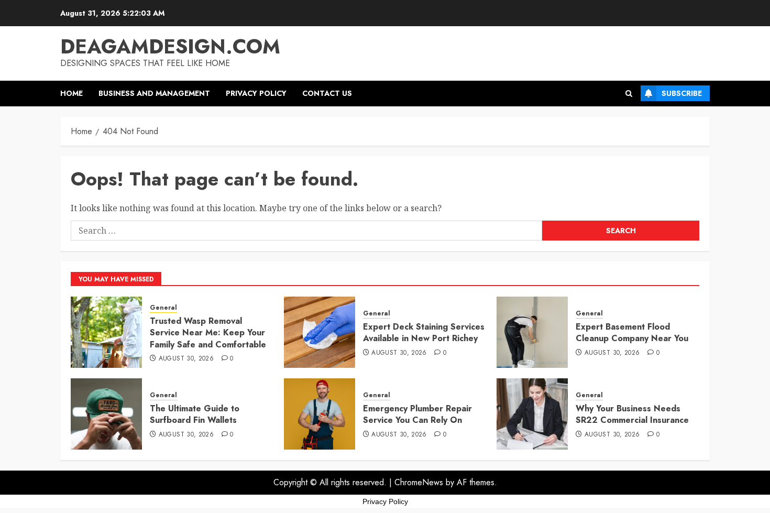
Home (71, 93)
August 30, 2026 (186, 359)
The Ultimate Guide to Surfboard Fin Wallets (194, 414)
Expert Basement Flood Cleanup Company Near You (632, 332)
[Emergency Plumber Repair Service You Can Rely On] (319, 414)
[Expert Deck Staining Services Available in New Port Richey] (319, 332)
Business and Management (154, 93)
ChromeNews (418, 482)
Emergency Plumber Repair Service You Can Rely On (417, 414)
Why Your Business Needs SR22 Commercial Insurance (632, 414)
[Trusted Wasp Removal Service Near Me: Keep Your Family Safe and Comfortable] (106, 332)
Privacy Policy (256, 93)
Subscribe (682, 93)
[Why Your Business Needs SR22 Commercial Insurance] (532, 414)
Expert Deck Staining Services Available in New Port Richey (424, 332)
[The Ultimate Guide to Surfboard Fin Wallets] (106, 414)
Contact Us (327, 93)
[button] (628, 93)
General (163, 307)
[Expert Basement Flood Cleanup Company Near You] (532, 332)
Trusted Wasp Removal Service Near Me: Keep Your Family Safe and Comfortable (208, 333)
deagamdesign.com (170, 46)
